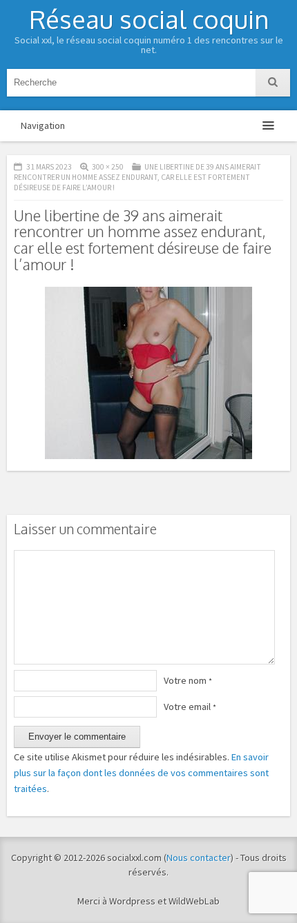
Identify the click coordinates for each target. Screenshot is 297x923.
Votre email (190, 706)
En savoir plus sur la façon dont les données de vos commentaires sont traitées (141, 773)
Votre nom (188, 680)
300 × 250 (108, 167)
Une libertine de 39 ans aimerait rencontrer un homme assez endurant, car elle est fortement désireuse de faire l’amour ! (137, 177)
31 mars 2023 (49, 167)
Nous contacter (198, 857)
